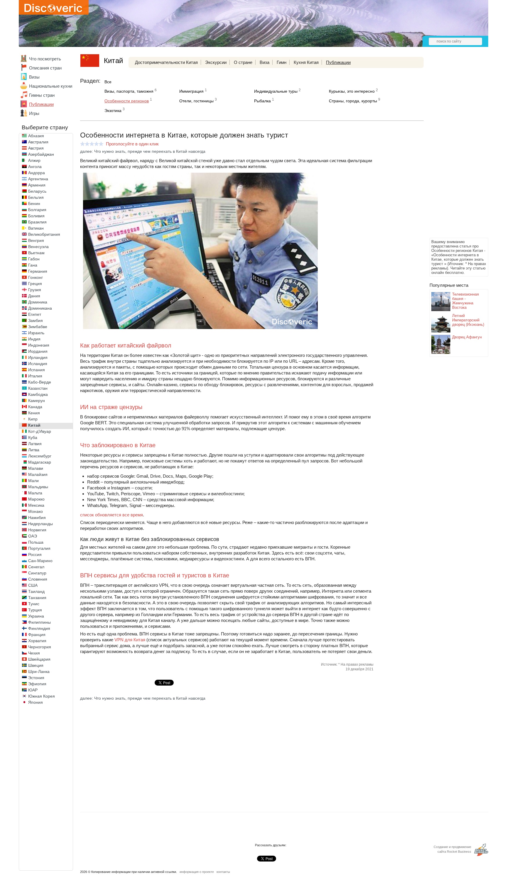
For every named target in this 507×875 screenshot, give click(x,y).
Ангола (35, 166)
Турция (35, 610)
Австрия (36, 148)
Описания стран (45, 67)
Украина (36, 616)
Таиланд (36, 591)
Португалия (39, 548)
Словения (37, 579)
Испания (36, 369)
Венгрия (36, 240)
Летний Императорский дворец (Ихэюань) (468, 320)
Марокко (36, 499)
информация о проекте (197, 872)
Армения (36, 185)
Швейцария (39, 659)
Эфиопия (37, 683)
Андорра (36, 172)
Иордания (38, 351)
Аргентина (38, 179)
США (33, 585)
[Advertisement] (453, 148)
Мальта (35, 493)
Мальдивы (38, 486)
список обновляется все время (111, 514)
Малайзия (38, 474)
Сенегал (36, 566)
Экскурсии (216, 62)
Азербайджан (41, 154)
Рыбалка (262, 101)
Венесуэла (38, 246)
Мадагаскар (39, 462)
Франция (36, 634)
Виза (264, 62)
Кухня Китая (306, 62)
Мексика (36, 505)
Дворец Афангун (467, 337)
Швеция (35, 665)
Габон (34, 259)
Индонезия (38, 345)
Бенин (34, 203)
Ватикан (36, 228)
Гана (32, 265)
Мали (33, 480)
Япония (35, 702)
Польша (35, 542)
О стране (243, 62)
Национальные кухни (50, 86)
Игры (34, 113)
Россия (35, 554)
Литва (33, 449)
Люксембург (39, 456)
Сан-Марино (40, 560)
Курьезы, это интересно (352, 91)
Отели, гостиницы (196, 101)
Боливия (36, 215)
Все (107, 81)
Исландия (37, 363)
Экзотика (112, 110)
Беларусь (37, 191)
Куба (32, 437)
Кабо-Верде (39, 382)
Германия (37, 271)
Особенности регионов (126, 101)
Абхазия (36, 135)
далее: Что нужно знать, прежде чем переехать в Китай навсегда (142, 151)
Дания (34, 296)
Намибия (37, 517)
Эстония (36, 677)
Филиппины (39, 622)
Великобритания (44, 234)
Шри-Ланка (39, 671)
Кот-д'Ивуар (39, 431)
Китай (34, 425)
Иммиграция (191, 91)
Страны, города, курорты (353, 101)
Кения (34, 413)
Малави (35, 468)
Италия (35, 376)
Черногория (39, 647)
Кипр (33, 419)
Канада (35, 406)
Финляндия (39, 628)
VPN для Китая (129, 639)
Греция (35, 283)
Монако (35, 511)
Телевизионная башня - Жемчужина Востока (465, 301)
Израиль (36, 332)
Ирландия (38, 357)
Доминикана (40, 308)
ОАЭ (32, 536)
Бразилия (37, 222)
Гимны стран (42, 95)
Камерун (36, 400)
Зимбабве (37, 326)
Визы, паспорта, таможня (128, 91)
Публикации (41, 104)
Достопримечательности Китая (166, 62)
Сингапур (37, 573)
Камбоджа (38, 394)
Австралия (38, 142)
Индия (34, 339)
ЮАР (33, 690)
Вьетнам (36, 252)
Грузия (34, 289)
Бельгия (36, 197)
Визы (34, 76)
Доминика (37, 302)
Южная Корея (41, 696)
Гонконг (35, 277)
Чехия (34, 653)
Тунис (33, 603)
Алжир (34, 160)
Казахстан (38, 388)
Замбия (35, 320)
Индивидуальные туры (276, 91)
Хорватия (37, 640)
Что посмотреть (45, 58)
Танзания (37, 597)
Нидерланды (40, 523)
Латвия (35, 443)
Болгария (37, 209)
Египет (34, 314)
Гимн (281, 62)
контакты (223, 872)
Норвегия (37, 530)
